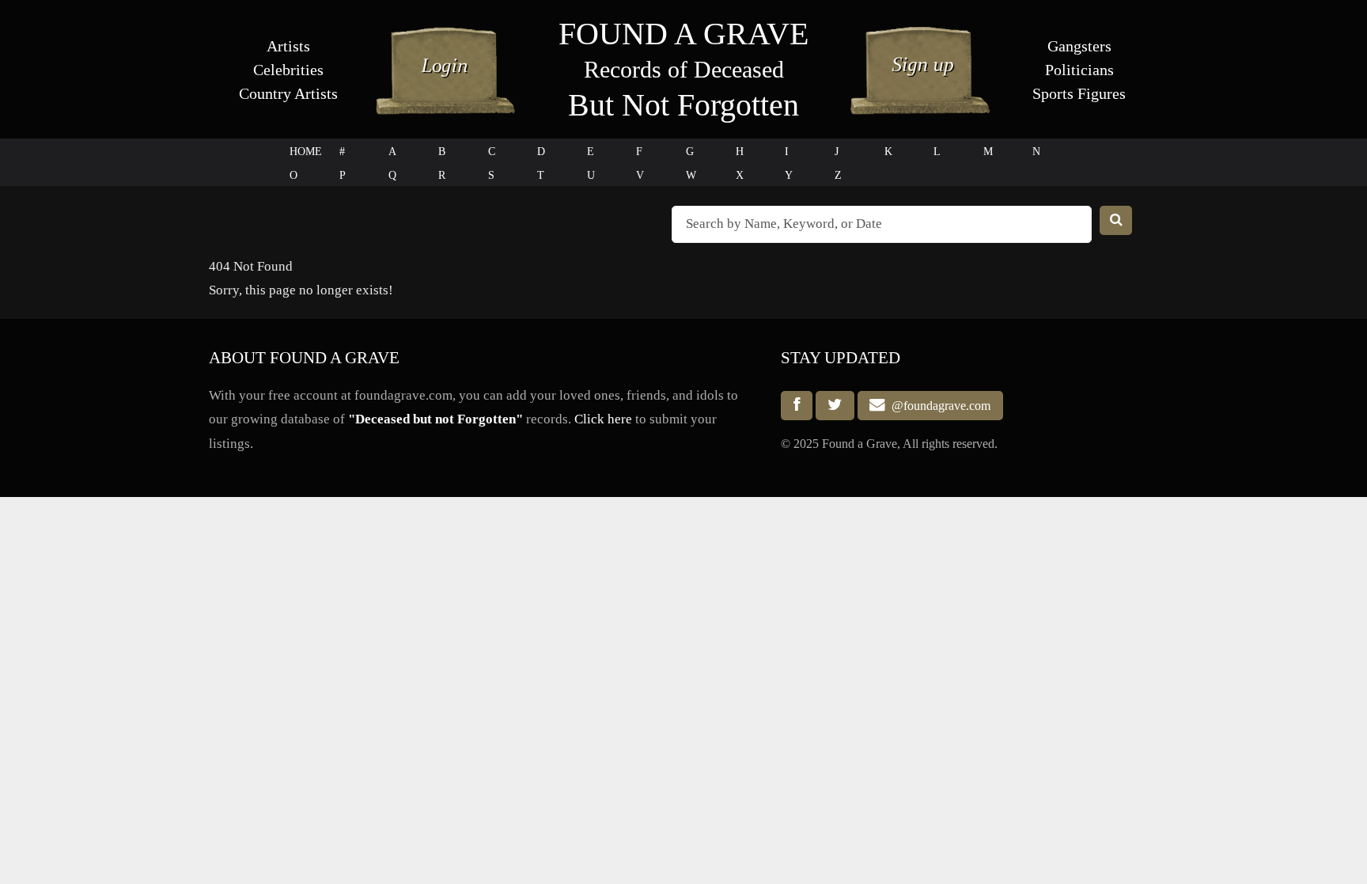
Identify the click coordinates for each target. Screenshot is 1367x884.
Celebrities (288, 69)
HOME (306, 151)
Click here (603, 419)
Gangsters (1079, 46)
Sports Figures (1079, 93)
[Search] (1116, 220)
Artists (288, 46)
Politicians (1079, 69)
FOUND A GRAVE (683, 33)
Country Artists (288, 93)
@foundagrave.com (937, 405)
